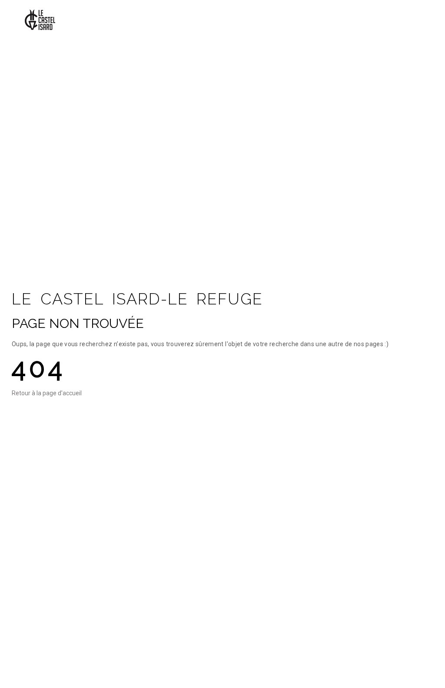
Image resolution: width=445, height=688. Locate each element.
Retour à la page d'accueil (47, 393)
